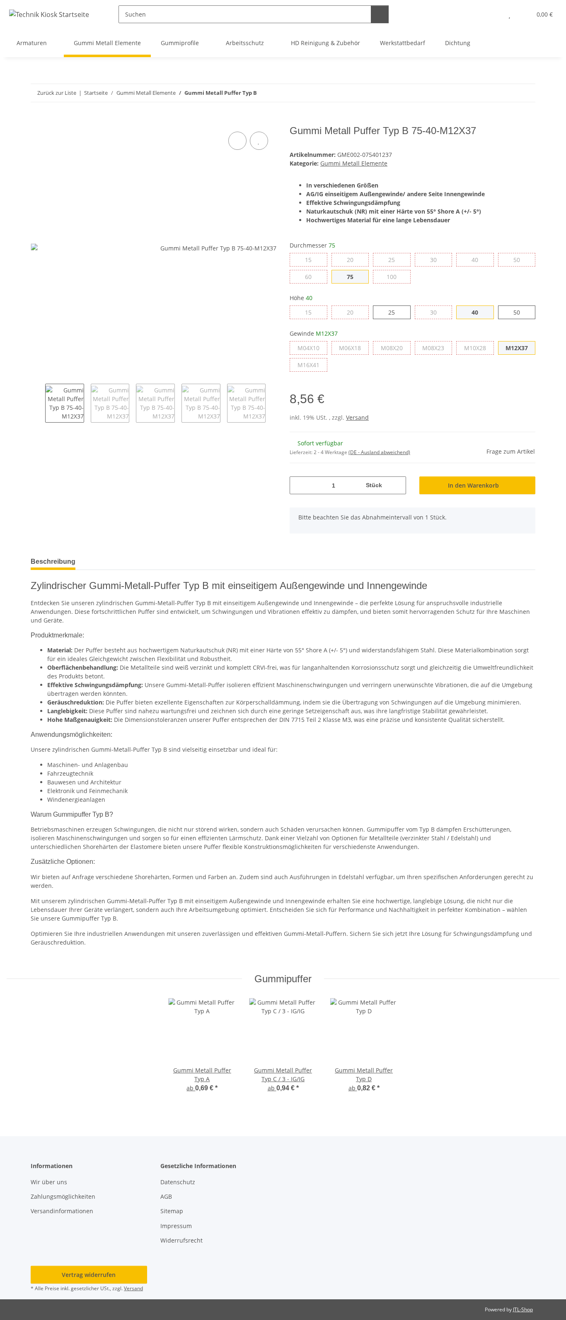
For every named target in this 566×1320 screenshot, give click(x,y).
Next (273, 403)
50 (519, 259)
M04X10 (312, 348)
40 (478, 259)
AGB (166, 1196)
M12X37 (520, 348)
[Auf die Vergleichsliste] (237, 141)
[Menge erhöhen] (397, 485)
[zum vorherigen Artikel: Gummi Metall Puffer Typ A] (509, 93)
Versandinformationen (62, 1211)
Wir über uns (49, 1182)
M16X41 (312, 365)
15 (311, 259)
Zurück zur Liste (56, 92)
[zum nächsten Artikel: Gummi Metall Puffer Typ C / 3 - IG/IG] (526, 93)
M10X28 (479, 348)
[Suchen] (380, 14)
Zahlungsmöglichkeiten (63, 1196)
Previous (38, 403)
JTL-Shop (523, 1309)
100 (396, 276)
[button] (493, 14)
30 (436, 259)
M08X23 (437, 348)
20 (353, 259)
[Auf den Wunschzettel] (259, 141)
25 (394, 259)
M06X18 (354, 348)
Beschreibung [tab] (53, 561)
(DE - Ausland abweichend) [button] (379, 452)
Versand (357, 417)
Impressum (176, 1226)
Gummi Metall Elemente (353, 163)
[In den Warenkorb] (37, 120)
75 (353, 276)
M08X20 (396, 348)
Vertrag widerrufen (89, 1275)
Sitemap (171, 1211)
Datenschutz (177, 1182)
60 (311, 276)
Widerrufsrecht (181, 1240)
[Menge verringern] (299, 485)
